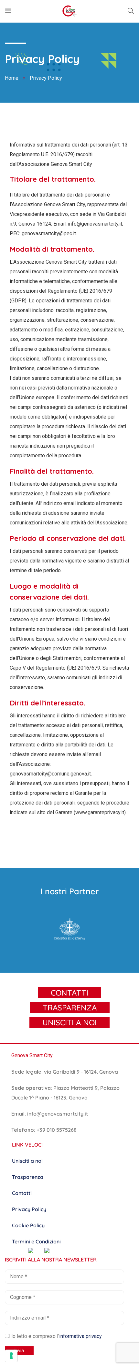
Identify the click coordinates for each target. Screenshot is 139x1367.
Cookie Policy (28, 1225)
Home (11, 78)
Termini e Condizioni (36, 1241)
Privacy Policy (29, 1209)
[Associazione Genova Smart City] (69, 11)
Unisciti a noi (27, 1161)
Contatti (22, 1193)
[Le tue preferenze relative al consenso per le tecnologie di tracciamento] (11, 1356)
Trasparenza (27, 1177)
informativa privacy (80, 1336)
